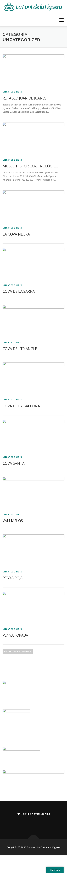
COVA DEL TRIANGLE (20, 348)
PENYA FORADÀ (15, 635)
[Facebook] (21, 823)
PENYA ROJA (13, 577)
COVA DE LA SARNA (19, 291)
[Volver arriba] (33, 839)
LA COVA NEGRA (16, 234)
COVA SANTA (13, 463)
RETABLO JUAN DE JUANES (24, 98)
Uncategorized (12, 91)
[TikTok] (46, 823)
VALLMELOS (13, 520)
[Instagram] (29, 823)
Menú (61, 20)
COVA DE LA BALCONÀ (21, 405)
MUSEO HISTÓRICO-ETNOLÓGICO (30, 165)
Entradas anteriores (17, 651)
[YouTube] (38, 823)
